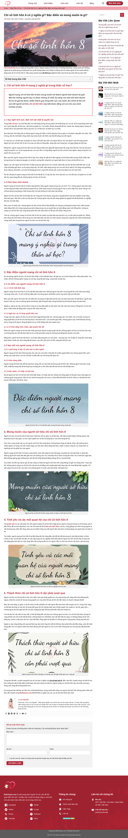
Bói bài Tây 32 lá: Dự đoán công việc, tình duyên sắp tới (113, 95)
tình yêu (11, 524)
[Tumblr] (17, 714)
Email (52, 749)
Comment (108, 98)
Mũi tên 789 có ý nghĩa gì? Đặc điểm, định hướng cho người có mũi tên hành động (113, 122)
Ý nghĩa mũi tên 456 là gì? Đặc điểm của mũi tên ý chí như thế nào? (113, 138)
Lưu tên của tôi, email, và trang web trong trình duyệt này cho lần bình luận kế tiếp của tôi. (41, 758)
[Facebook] (6, 714)
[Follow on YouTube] (15, 819)
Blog (92, 3)
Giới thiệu (48, 3)
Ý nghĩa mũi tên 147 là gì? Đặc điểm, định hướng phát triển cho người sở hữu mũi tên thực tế (113, 105)
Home (6, 8)
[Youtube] (23, 714)
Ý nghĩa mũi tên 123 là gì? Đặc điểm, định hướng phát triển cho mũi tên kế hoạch (113, 114)
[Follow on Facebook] (15, 806)
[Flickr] (9, 714)
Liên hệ (79, 3)
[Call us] (15, 815)
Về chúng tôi (67, 799)
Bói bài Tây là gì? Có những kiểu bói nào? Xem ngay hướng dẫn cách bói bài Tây (113, 130)
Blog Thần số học (16, 8)
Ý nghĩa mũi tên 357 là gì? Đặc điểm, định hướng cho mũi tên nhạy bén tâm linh (113, 147)
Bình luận (10, 732)
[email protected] (101, 812)
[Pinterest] (14, 714)
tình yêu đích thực (53, 526)
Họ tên (9, 749)
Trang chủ (32, 3)
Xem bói (64, 3)
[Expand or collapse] (90, 79)
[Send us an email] (41, 810)
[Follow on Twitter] (15, 810)
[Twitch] (25, 714)
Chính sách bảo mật (70, 804)
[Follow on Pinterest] (41, 815)
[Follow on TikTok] (41, 806)
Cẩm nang (66, 809)
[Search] (103, 3)
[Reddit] (11, 714)
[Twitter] (20, 714)
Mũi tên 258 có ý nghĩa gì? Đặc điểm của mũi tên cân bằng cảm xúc (113, 163)
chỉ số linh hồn (36, 104)
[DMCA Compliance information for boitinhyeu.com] (69, 818)
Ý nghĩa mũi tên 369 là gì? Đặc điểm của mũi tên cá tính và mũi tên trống (114, 155)
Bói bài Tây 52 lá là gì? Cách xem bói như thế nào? (113, 88)
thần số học (13, 123)
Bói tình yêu (114, 3)
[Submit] (122, 15)
